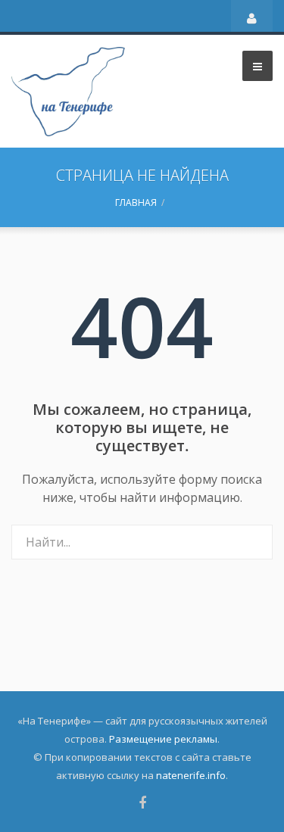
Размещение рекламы (163, 739)
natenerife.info (191, 775)
